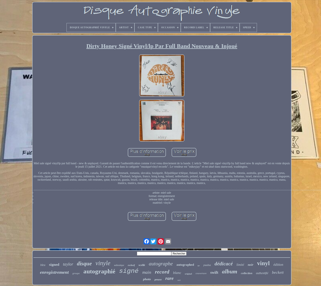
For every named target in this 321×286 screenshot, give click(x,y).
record (162, 272)
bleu (42, 264)
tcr (199, 266)
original (188, 274)
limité (240, 264)
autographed (185, 264)
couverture (201, 273)
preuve (158, 279)
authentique (119, 265)
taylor (68, 264)
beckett (278, 272)
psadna (207, 265)
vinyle (102, 263)
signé (129, 271)
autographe (161, 263)
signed (54, 264)
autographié (99, 271)
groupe (76, 273)
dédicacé (224, 263)
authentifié (262, 273)
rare (169, 278)
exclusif (131, 265)
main (146, 272)
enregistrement (54, 272)
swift (214, 272)
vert (179, 280)
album (229, 271)
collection (246, 273)
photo (147, 279)
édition (278, 264)
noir (250, 264)
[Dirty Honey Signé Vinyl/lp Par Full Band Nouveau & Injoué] (162, 75)
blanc (177, 273)
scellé (142, 265)
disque (84, 263)
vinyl (263, 263)
